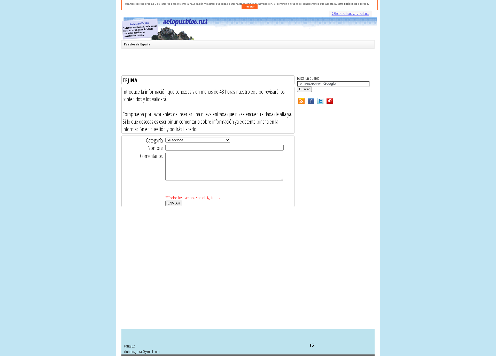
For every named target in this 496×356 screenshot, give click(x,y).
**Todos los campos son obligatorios (192, 198)
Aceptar (249, 6)
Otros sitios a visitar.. (350, 13)
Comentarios (151, 156)
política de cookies (356, 3)
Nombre (155, 148)
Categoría (154, 140)
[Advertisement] (246, 63)
